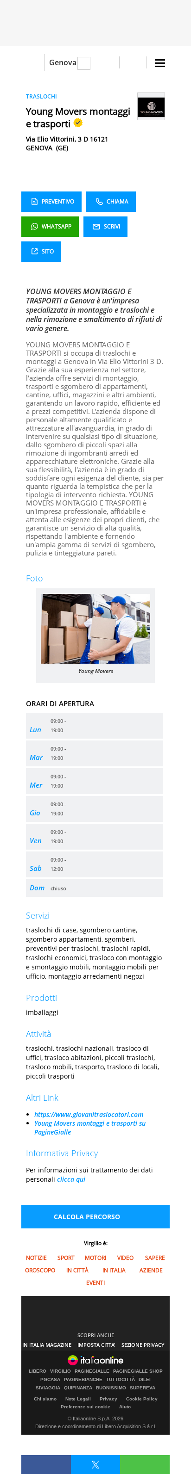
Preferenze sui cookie (85, 1406)
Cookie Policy (142, 1398)
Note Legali (78, 1398)
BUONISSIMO (111, 1388)
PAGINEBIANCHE (83, 1379)
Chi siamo (45, 1398)
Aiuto (125, 1406)
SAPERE (155, 1258)
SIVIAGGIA (48, 1388)
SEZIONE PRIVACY (143, 1344)
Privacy (108, 1398)
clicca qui (71, 1179)
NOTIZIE (36, 1258)
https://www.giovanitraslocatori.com (88, 1114)
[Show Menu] (160, 63)
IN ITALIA (114, 1270)
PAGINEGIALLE (92, 1371)
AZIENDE (151, 1270)
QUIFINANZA (78, 1388)
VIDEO (125, 1258)
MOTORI (95, 1258)
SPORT (66, 1258)
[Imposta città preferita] (32, 62)
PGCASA (50, 1379)
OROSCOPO (40, 1270)
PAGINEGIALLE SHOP (138, 1371)
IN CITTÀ (77, 1270)
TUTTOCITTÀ (120, 1379)
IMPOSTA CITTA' (96, 1344)
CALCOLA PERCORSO (87, 1216)
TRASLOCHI (41, 96)
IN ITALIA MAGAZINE (46, 1344)
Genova (62, 62)
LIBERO (37, 1371)
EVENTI (95, 1283)
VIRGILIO (60, 1371)
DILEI (145, 1379)
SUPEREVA (142, 1388)
